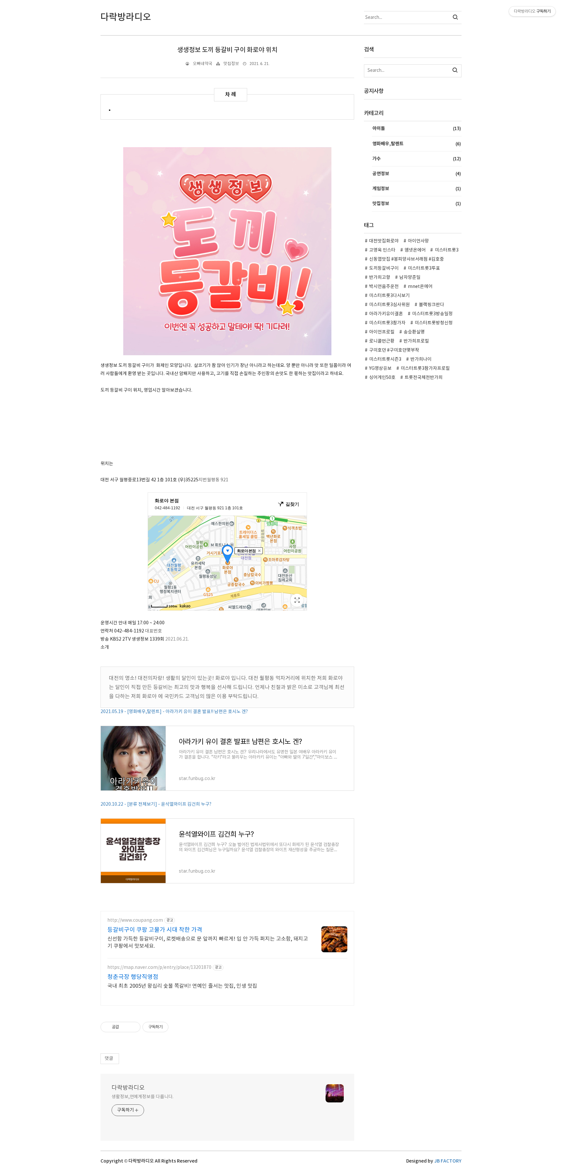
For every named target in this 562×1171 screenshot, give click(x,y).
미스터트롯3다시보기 (389, 295)
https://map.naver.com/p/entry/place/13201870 (159, 967)
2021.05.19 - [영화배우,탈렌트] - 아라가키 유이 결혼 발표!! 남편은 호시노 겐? (174, 711)
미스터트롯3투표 (424, 268)
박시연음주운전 (384, 286)
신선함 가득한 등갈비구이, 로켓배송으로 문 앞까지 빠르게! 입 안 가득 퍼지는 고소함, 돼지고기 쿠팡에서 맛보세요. (207, 942)
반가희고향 (379, 277)
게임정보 (416, 188)
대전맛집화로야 (384, 241)
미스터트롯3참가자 (387, 323)
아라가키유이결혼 (386, 314)
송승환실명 (414, 332)
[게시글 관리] (133, 1027)
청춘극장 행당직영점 (132, 977)
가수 (416, 159)
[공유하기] (125, 1027)
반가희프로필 (416, 341)
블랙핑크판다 (431, 304)
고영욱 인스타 (382, 250)
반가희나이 (421, 359)
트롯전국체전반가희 (424, 377)
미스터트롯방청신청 (434, 323)
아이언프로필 (382, 332)
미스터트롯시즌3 (385, 359)
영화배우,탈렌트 (416, 144)
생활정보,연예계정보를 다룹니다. (142, 1096)
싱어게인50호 (382, 377)
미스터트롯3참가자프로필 (425, 368)
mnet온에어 (420, 286)
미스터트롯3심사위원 (389, 304)
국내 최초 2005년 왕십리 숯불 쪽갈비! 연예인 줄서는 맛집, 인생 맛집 (182, 986)
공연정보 (416, 173)
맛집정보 (231, 63)
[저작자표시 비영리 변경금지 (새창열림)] (177, 1027)
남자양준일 (410, 277)
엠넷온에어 (415, 250)
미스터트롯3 (447, 250)
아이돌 (416, 128)
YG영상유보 (380, 368)
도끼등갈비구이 (384, 268)
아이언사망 (418, 241)
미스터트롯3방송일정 (432, 314)
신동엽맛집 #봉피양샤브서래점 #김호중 (406, 259)
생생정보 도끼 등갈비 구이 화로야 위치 (227, 50)
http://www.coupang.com (135, 920)
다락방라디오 (128, 1088)
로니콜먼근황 (382, 341)
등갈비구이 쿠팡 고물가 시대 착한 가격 (154, 930)
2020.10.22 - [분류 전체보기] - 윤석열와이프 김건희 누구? (155, 804)
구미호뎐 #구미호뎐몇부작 (394, 350)
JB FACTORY (448, 1161)
